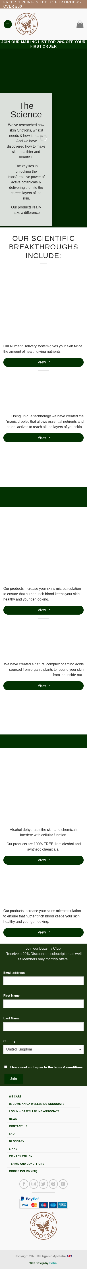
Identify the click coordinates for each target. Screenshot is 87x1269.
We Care (15, 1096)
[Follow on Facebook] (23, 1184)
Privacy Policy (20, 1156)
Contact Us (18, 1126)
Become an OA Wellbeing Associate (36, 1104)
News (13, 1118)
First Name (11, 995)
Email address (14, 972)
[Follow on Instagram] (33, 1184)
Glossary (16, 1141)
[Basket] (79, 24)
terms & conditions (68, 1067)
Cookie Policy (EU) (23, 1171)
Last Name (11, 1018)
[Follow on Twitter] (43, 1184)
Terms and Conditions (26, 1163)
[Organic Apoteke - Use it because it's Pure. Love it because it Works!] (26, 24)
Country (9, 1041)
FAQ (11, 1133)
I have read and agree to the (46, 1067)
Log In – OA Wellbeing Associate (34, 1111)
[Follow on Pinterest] (53, 1184)
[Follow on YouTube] (63, 1184)
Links (13, 1148)
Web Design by (39, 1263)
